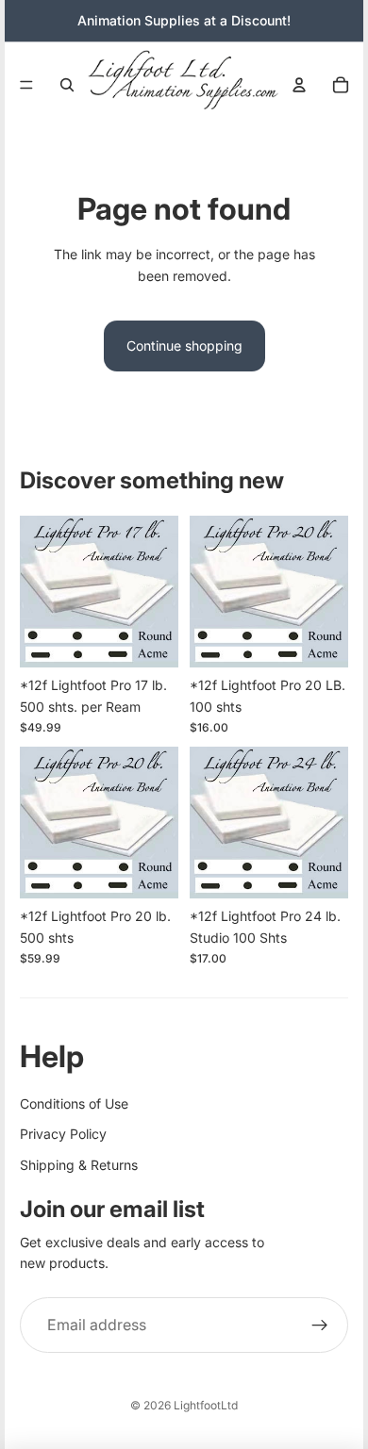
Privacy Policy (63, 1134)
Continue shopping (184, 346)
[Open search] (67, 85)
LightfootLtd (206, 1405)
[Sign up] (320, 1325)
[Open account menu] (299, 85)
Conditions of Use (74, 1103)
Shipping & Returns (79, 1165)
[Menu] (26, 85)
